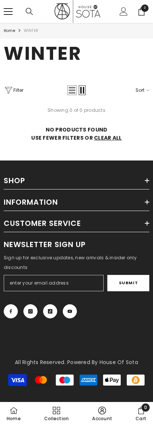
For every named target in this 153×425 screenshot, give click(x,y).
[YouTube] (70, 311)
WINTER (31, 30)
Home (9, 30)
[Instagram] (30, 311)
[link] (102, 413)
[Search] (29, 11)
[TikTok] (50, 311)
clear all (108, 138)
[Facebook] (11, 311)
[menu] (8, 11)
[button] (72, 90)
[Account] (124, 11)
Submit (128, 283)
